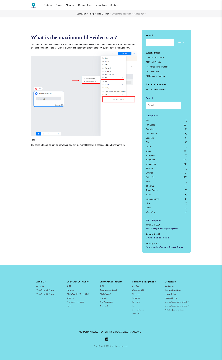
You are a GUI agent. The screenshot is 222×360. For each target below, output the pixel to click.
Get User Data (152, 71)
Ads (147, 120)
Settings (149, 173)
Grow (148, 147)
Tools (148, 195)
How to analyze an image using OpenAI (163, 228)
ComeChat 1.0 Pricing (45, 290)
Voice (148, 208)
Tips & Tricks (152, 190)
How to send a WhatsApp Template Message (165, 247)
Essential (150, 138)
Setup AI (150, 177)
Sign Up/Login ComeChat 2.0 (177, 306)
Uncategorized (152, 199)
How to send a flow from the (158, 238)
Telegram (150, 186)
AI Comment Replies (155, 76)
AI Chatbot (104, 298)
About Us (40, 286)
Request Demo (171, 298)
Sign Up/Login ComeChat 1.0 (177, 302)
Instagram (150, 155)
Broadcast (104, 306)
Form (69, 306)
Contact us (169, 286)
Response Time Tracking (157, 67)
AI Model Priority (153, 62)
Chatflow (70, 298)
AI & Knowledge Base (75, 302)
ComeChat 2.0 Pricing (45, 294)
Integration (150, 160)
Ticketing (70, 290)
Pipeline (149, 168)
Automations (151, 133)
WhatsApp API (105, 294)
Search (149, 35)
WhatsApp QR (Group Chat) (78, 294)
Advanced (150, 125)
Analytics (150, 129)
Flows (148, 142)
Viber (148, 203)
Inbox (148, 151)
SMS (148, 181)
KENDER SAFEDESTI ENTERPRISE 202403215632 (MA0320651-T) (111, 332)
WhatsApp (150, 212)
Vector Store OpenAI (155, 57)
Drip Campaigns (106, 302)
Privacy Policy (170, 294)
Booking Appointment (108, 290)
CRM (69, 286)
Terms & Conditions (173, 290)
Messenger (151, 164)
